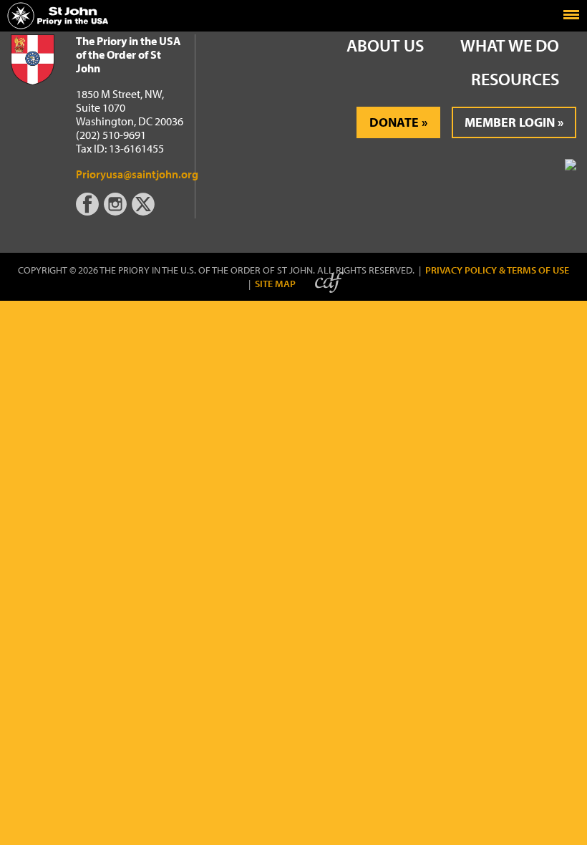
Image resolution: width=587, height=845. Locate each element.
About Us (385, 45)
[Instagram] (117, 211)
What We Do (509, 45)
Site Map (275, 284)
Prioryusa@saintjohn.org (137, 174)
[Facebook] (90, 211)
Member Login (510, 122)
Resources (515, 79)
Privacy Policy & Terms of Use (497, 270)
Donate (394, 122)
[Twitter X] (144, 211)
